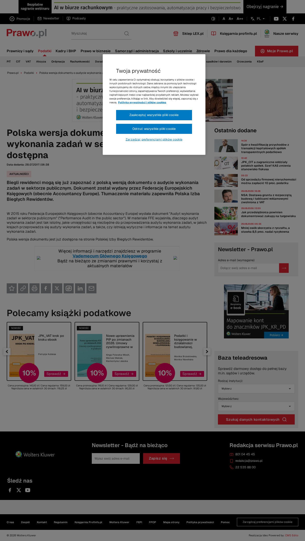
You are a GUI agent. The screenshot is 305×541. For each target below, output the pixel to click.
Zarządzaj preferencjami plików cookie (154, 139)
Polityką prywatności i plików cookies (142, 102)
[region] (154, 104)
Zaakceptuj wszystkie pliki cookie (154, 115)
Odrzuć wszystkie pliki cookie (154, 129)
